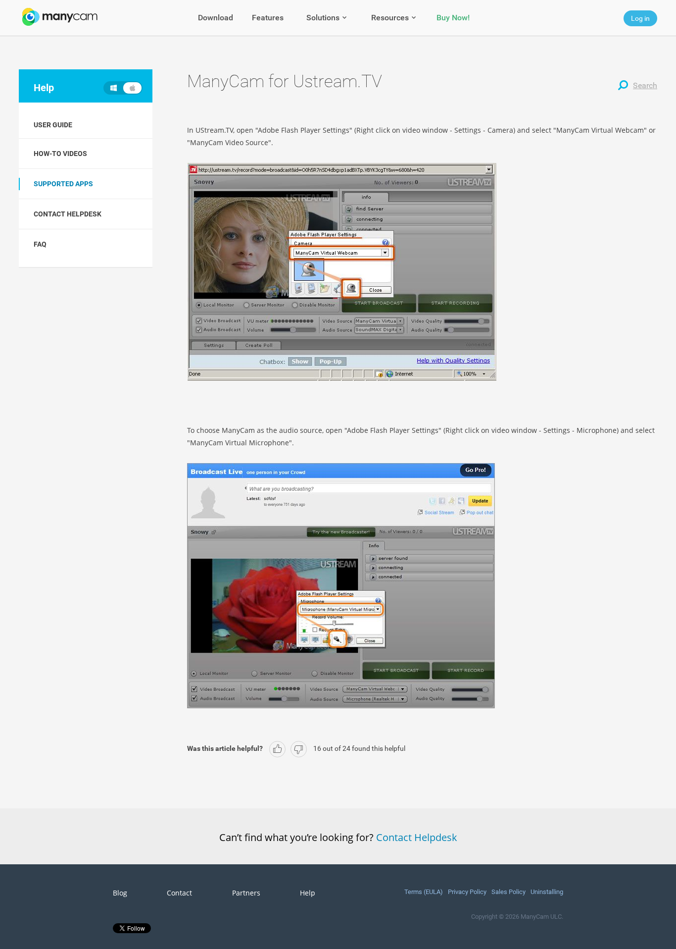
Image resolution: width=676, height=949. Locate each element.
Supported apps (63, 184)
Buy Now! (453, 17)
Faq (40, 244)
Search (645, 85)
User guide (53, 125)
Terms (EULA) (423, 892)
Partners (246, 893)
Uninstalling (547, 892)
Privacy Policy (467, 892)
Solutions (322, 17)
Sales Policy (508, 892)
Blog (120, 893)
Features (268, 17)
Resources (390, 17)
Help (307, 893)
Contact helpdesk (67, 214)
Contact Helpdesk (416, 837)
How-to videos (60, 154)
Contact (179, 893)
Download (215, 17)
